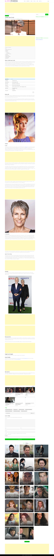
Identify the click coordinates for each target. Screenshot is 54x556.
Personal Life (7, 55)
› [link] (34, 92)
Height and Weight (8, 56)
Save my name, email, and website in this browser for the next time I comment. (17, 433)
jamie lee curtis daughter (28, 409)
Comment (6, 418)
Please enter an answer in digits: (8, 434)
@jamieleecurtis (26, 358)
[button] (11, 79)
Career (7, 51)
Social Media (7, 57)
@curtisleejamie (18, 359)
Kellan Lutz (32, 413)
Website (6, 430)
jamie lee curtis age (21, 409)
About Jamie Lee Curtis (8, 49)
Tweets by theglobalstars (39, 39)
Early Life (7, 50)
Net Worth (7, 58)
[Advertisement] (27, 8)
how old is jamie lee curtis (9, 409)
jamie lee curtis (15, 409)
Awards (7, 54)
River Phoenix (8, 413)
